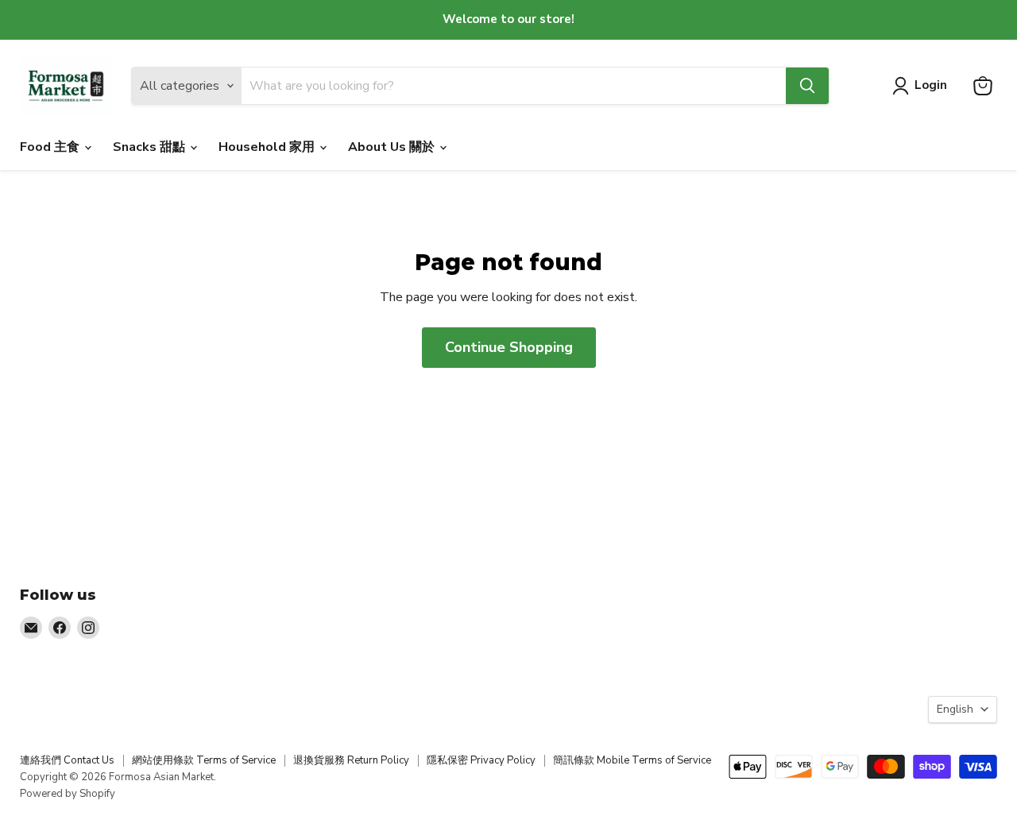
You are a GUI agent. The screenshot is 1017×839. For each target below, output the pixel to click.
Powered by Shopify (67, 794)
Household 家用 (268, 147)
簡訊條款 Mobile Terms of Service (632, 760)
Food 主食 (51, 147)
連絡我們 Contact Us (67, 760)
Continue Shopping (509, 347)
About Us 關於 (393, 147)
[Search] (807, 86)
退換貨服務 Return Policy (351, 760)
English (955, 709)
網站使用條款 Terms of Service (204, 760)
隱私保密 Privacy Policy (481, 760)
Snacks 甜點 (150, 147)
